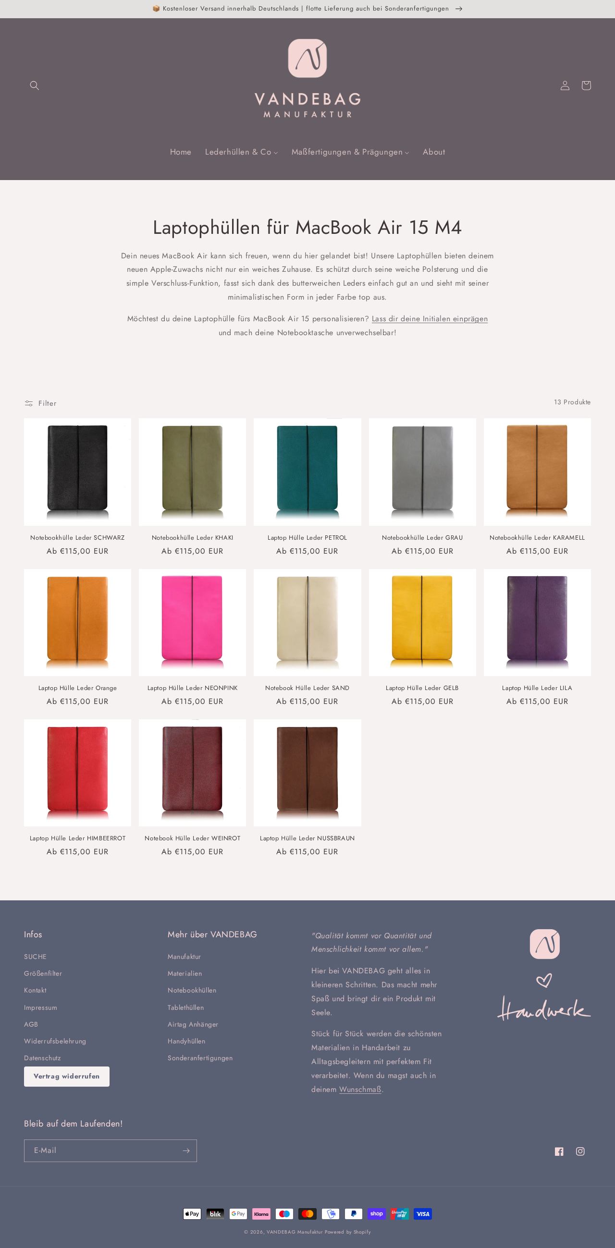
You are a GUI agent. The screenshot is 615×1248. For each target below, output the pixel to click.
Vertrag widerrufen (67, 1076)
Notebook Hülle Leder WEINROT (192, 839)
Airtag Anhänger (193, 1024)
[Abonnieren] (186, 1150)
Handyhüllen (187, 1041)
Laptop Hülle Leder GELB (422, 688)
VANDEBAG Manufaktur (294, 1232)
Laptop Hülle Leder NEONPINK (193, 688)
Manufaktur (184, 956)
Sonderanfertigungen (200, 1058)
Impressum (40, 1007)
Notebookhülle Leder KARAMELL (537, 538)
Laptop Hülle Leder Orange (77, 688)
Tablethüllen (186, 1007)
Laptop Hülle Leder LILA (537, 688)
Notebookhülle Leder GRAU (422, 538)
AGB (31, 1024)
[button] (34, 85)
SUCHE (35, 956)
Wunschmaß (360, 1089)
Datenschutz (42, 1058)
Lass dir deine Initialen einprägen (430, 318)
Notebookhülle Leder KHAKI (193, 538)
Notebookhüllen (192, 990)
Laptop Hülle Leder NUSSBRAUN (307, 839)
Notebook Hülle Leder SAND (307, 688)
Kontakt (35, 990)
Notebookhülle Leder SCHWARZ (77, 538)
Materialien (185, 973)
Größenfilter (43, 973)
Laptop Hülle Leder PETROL (307, 538)
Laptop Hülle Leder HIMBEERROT (77, 839)
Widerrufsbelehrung (55, 1041)
